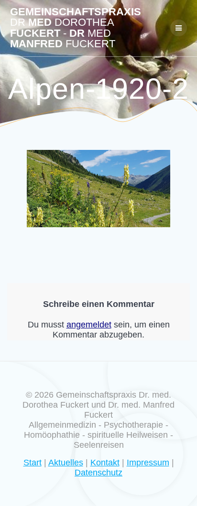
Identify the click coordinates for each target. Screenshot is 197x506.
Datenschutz (98, 472)
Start (32, 462)
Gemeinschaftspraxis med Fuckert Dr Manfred (75, 28)
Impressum (148, 462)
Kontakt (105, 462)
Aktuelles (65, 462)
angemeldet (88, 324)
